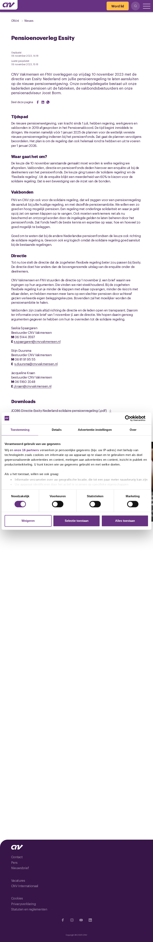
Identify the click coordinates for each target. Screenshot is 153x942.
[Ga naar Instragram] (72, 920)
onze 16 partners (26, 450)
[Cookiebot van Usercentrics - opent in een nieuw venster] (131, 418)
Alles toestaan (125, 520)
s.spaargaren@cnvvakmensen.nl (37, 341)
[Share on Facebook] (37, 102)
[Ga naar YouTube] (81, 920)
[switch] (57, 504)
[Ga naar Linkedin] (90, 920)
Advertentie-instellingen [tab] (95, 429)
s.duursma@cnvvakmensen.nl (36, 364)
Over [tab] (133, 429)
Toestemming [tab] (20, 429)
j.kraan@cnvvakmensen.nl (32, 386)
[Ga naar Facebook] (62, 920)
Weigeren (28, 520)
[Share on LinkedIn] (42, 102)
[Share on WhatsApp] (48, 102)
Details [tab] (57, 429)
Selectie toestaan (76, 520)
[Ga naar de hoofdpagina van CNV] (9, 5)
